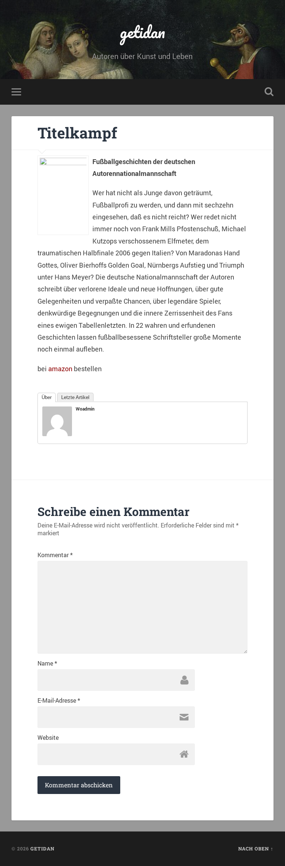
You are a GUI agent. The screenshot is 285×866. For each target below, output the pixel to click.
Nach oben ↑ (255, 849)
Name (47, 663)
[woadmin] (57, 433)
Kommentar (55, 555)
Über (47, 397)
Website (48, 738)
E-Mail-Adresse (58, 700)
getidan (142, 32)
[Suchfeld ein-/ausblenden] (269, 91)
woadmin (85, 409)
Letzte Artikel (75, 397)
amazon (60, 368)
